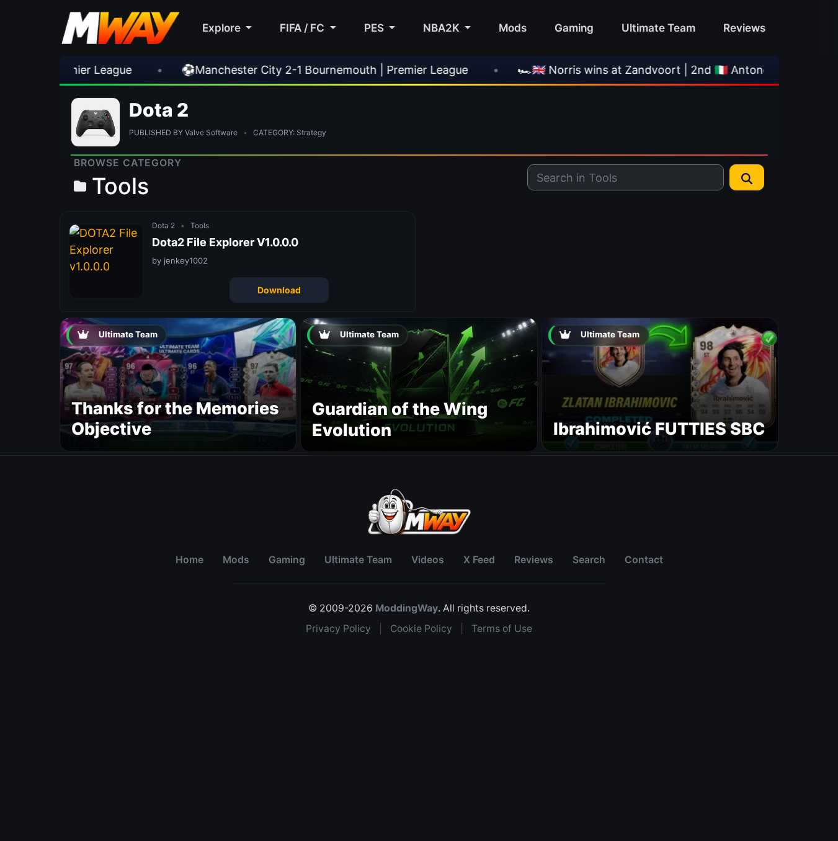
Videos (427, 560)
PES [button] (375, 27)
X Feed (479, 560)
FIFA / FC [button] (303, 27)
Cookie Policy (421, 628)
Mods (513, 27)
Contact (644, 560)
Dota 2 (159, 110)
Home (189, 560)
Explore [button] (222, 27)
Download (279, 290)
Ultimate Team (658, 27)
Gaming (574, 27)
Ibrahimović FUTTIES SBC (659, 429)
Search (589, 560)
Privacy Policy (338, 628)
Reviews (744, 27)
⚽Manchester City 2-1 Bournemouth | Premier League (268, 69)
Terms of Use (501, 628)
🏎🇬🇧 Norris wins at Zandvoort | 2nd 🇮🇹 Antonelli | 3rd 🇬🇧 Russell (632, 69)
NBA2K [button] (442, 27)
